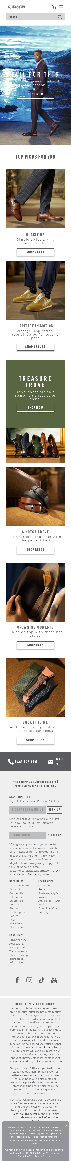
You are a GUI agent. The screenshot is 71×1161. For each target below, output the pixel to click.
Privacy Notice (39, 1136)
